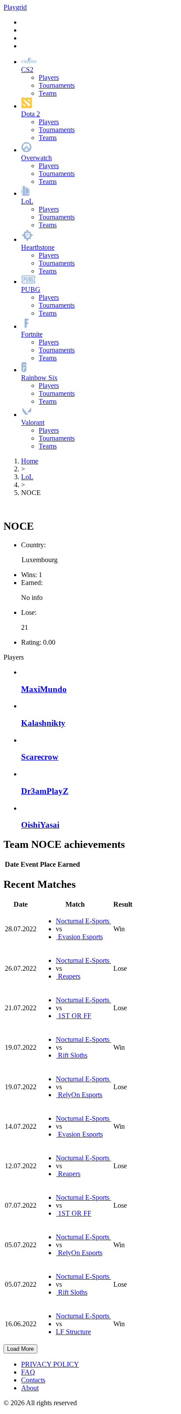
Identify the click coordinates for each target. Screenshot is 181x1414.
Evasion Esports (79, 936)
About (30, 1388)
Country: (33, 545)
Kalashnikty (43, 723)
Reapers (68, 976)
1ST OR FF (73, 1015)
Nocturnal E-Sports (83, 921)
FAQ (28, 1372)
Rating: (31, 642)
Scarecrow (39, 756)
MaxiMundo (44, 689)
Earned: (32, 582)
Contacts (33, 1380)
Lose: (28, 612)
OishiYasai (40, 824)
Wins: (29, 574)
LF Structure (73, 1331)
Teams (48, 93)
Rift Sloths (71, 1055)
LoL (27, 477)
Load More (20, 1349)
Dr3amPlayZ (45, 791)
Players (49, 77)
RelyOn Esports (79, 1094)
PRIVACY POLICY (50, 1364)
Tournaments (57, 85)
